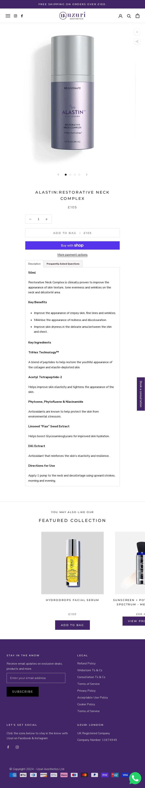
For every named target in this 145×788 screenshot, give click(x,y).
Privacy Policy (86, 691)
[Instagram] (17, 746)
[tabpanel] (72, 376)
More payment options (72, 255)
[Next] (86, 174)
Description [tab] (34, 263)
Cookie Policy (86, 704)
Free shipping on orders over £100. (72, 4)
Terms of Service (88, 684)
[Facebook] (8, 746)
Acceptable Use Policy (92, 697)
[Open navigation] (8, 15)
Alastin (46, 192)
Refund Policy (86, 663)
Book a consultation (141, 394)
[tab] (63, 263)
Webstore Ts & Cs (89, 670)
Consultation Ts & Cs (91, 677)
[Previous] (58, 174)
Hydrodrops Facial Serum (72, 600)
